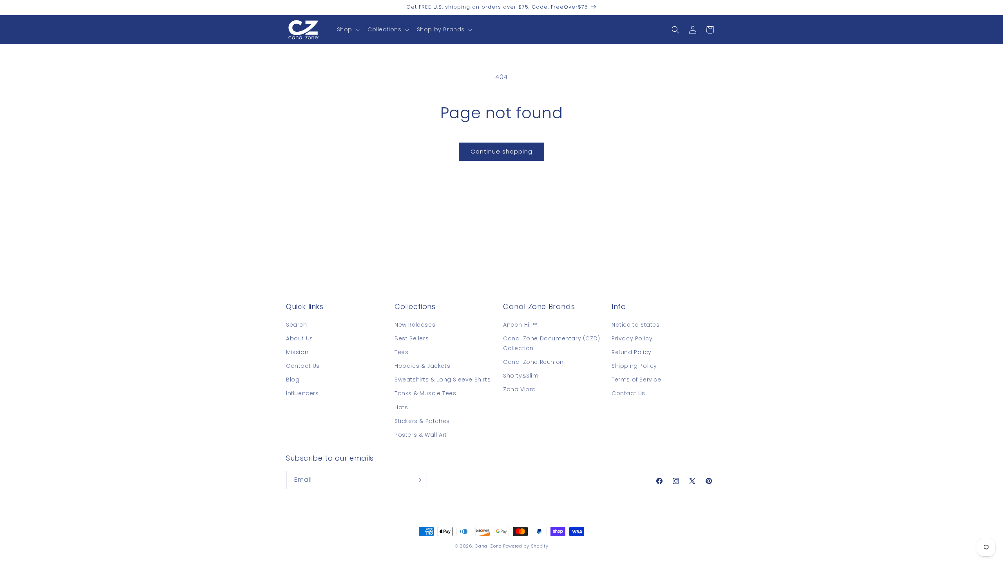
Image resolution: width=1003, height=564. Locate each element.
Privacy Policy (632, 338)
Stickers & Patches (422, 421)
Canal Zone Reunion (533, 362)
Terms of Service (636, 379)
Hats (401, 407)
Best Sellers (412, 338)
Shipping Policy (634, 366)
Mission (297, 352)
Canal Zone (488, 546)
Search (296, 325)
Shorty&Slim (521, 376)
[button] (347, 29)
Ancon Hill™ (520, 325)
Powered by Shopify (526, 546)
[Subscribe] (418, 480)
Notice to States (636, 325)
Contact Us (303, 366)
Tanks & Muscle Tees (425, 393)
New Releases (415, 325)
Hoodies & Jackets (422, 366)
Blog (292, 379)
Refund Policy (632, 352)
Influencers (302, 393)
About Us (299, 338)
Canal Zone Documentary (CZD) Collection (551, 343)
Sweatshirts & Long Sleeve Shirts (443, 379)
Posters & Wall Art (421, 435)
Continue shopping (501, 151)
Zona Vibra (519, 389)
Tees (401, 352)
